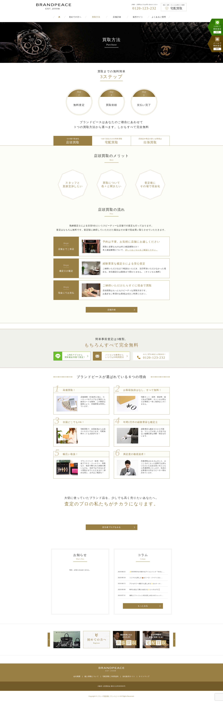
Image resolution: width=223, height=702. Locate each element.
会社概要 (77, 676)
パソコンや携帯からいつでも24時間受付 (114, 356)
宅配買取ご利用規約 (111, 676)
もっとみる (143, 606)
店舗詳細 (117, 17)
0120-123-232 (144, 8)
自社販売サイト (129, 676)
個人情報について (91, 676)
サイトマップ (144, 676)
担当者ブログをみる (111, 527)
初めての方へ (75, 17)
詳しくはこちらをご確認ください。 (141, 250)
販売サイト (138, 17)
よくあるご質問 (159, 17)
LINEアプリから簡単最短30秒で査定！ (75, 356)
